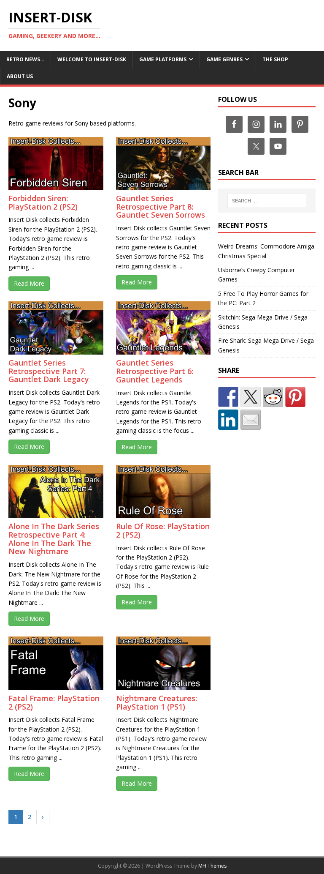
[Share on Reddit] (273, 397)
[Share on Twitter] (250, 397)
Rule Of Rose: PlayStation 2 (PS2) (163, 530)
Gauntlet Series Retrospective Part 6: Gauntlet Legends (154, 371)
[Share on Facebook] (228, 397)
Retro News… (25, 59)
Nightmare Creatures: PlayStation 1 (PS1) (156, 702)
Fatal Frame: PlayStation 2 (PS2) (54, 702)
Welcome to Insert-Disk (91, 59)
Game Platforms (162, 59)
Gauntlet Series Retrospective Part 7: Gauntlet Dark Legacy (48, 371)
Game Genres (224, 59)
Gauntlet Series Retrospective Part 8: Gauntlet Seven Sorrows (160, 206)
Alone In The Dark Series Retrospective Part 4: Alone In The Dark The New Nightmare (53, 538)
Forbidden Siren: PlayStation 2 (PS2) (43, 202)
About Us (20, 76)
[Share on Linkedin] (228, 420)
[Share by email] (250, 420)
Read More (29, 283)
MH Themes (212, 865)
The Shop (275, 59)
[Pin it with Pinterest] (295, 397)
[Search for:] (266, 201)
